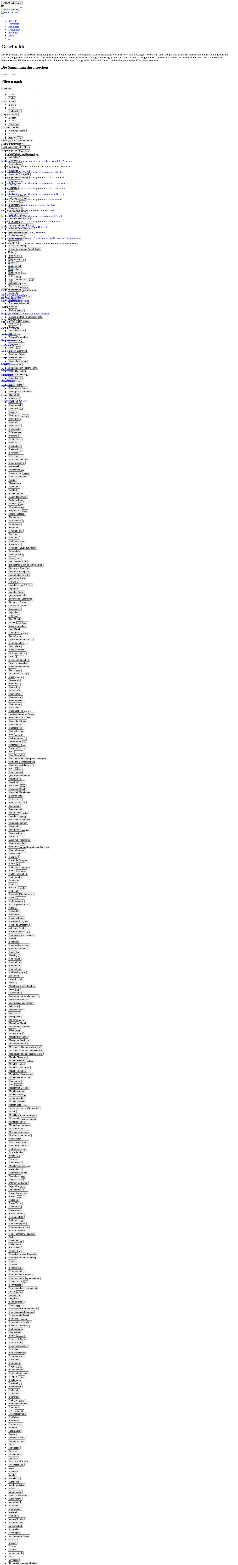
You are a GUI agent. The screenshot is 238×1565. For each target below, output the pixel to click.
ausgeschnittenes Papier (20, 225)
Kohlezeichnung (16, 918)
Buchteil (13, 306)
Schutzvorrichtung (17, 1353)
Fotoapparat (14, 524)
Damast (12, 323)
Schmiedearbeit (16, 643)
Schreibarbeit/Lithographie (21, 1312)
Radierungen (15, 1244)
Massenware (15, 483)
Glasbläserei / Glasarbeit (20, 639)
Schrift (12, 1336)
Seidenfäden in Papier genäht (23, 368)
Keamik (12, 884)
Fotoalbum (14, 880)
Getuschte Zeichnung (19, 602)
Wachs (12, 1475)
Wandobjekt (14, 466)
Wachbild (13, 1471)
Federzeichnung (16, 500)
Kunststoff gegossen (18, 945)
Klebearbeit (14, 911)
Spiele (12, 1380)
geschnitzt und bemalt (19, 775)
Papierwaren (15, 1210)
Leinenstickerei (16, 1010)
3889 (10, 263)
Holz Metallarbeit (17, 755)
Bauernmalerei (16, 796)
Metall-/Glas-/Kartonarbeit (21, 1074)
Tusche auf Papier (17, 1461)
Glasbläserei (15, 636)
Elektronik (13, 449)
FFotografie (14, 507)
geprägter (13, 588)
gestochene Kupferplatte (20, 599)
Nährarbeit (14, 1516)
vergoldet (13, 1298)
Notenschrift (14, 1179)
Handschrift (14, 361)
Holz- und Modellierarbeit (20, 765)
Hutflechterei (15, 853)
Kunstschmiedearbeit (19, 666)
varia (11, 1468)
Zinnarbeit (13, 1560)
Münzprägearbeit (17, 1122)
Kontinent (7, 88)
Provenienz (13, 32)
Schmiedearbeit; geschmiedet (23, 1288)
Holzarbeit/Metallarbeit (19, 819)
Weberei (13, 1512)
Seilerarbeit (14, 1359)
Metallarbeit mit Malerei (20, 1077)
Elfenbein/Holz (16, 456)
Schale (12, 1261)
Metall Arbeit (15, 779)
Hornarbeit (14, 846)
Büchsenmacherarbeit (19, 303)
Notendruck (14, 1176)
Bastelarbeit (14, 208)
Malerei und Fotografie (19, 1026)
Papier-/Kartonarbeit (18, 337)
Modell (12, 1111)
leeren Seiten (15, 741)
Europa (12, 105)
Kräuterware (14, 935)
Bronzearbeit (15, 266)
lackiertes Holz (16, 979)
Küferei (12, 938)
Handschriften (15, 724)
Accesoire (13, 127)
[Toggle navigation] (2, 16)
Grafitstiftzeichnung (18, 673)
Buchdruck (14, 286)
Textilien (13, 1451)
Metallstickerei (16, 1094)
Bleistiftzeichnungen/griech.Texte (24, 249)
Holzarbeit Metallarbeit (19, 792)
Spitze (12, 1156)
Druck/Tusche (15, 385)
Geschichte (13, 23)
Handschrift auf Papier (19, 717)
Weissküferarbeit (17, 1519)
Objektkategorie (10, 114)
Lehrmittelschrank (17, 871)
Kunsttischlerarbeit (18, 948)
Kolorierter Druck (17, 931)
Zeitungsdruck (15, 1553)
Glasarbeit (14, 633)
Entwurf (12, 1543)
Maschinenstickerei (18, 1037)
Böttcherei (14, 942)
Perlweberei (14, 1149)
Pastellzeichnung (17, 1213)
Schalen (13, 1264)
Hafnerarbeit (14, 704)
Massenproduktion (17, 1043)
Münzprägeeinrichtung (19, 1125)
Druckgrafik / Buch (18, 388)
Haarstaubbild (15, 700)
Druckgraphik (15, 405)
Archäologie (14, 29)
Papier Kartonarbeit (18, 1193)
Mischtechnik (15, 813)
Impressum (21, 400)
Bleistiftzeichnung (17, 245)
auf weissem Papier (18, 198)
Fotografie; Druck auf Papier (22, 548)
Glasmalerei (14, 646)
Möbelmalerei (15, 1105)
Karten (12, 863)
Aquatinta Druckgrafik (19, 174)
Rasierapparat (15, 1085)
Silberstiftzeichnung (18, 1373)
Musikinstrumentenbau (19, 1135)
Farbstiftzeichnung (17, 497)
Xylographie (14, 1533)
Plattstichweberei (17, 1230)
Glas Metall (14, 619)
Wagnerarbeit (15, 1492)
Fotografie (13, 293)
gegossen (13, 1295)
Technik (6, 127)
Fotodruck (13, 527)
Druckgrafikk (15, 415)
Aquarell (13, 150)
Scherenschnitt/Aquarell (20, 1274)
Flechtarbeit (14, 517)
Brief (11, 252)
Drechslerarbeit (16, 344)
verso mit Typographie (19, 840)
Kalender (13, 857)
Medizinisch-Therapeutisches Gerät (25, 1054)
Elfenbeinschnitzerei (18, 459)
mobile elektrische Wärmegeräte (24, 1108)
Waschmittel (15, 1502)
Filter (5, 140)
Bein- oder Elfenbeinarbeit (21, 894)
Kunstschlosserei (17, 802)
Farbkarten (14, 490)
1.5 (10, 137)
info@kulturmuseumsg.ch (36, 313)
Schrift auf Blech (17, 1339)
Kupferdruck (14, 959)
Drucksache (14, 425)
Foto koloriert (15, 520)
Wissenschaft (15, 1526)
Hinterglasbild (15, 735)
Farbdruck (13, 486)
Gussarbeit (14, 680)
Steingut (13, 1400)
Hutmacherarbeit (16, 850)
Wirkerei (13, 1427)
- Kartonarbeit (15, 993)
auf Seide (13, 157)
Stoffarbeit (14, 1417)
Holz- (11, 768)
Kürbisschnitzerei (17, 972)
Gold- (11, 656)
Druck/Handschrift (17, 371)
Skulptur (13, 1376)
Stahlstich (13, 1393)
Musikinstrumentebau (19, 1132)
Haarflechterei (15, 694)
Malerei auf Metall (17, 1023)
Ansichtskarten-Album (19, 147)
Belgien (12, 118)
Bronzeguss (14, 273)
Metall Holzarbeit (17, 1064)
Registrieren (8, 340)
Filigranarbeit (15, 510)
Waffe (12, 1488)
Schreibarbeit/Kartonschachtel (23, 1308)
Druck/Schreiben (17, 374)
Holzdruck (13, 826)
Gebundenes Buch (17, 561)
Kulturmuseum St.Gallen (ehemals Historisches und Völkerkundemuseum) (15, 298)
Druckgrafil (14, 419)
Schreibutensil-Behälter (20, 1322)
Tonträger (13, 1458)
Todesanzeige (15, 259)
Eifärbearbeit (15, 432)
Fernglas (13, 503)
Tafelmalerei (14, 1431)
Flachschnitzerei (16, 514)
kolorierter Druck (16, 928)
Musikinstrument (17, 1128)
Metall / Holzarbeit (17, 1060)
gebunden (13, 283)
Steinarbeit (14, 1397)
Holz (11, 751)
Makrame (13, 1020)
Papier (12, 412)
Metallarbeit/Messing (18, 1088)
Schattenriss (15, 1268)
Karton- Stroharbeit (18, 874)
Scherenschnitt (16, 1271)
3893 (10, 275)
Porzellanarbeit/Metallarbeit (21, 1234)
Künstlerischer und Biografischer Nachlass (29, 847)
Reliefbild (13, 1251)
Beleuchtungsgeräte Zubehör (22, 290)
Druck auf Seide (16, 357)
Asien (11, 101)
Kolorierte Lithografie (18, 925)
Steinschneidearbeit (18, 1403)
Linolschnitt (14, 1013)
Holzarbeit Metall (17, 789)
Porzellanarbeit (16, 772)
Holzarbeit (13, 785)
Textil (11, 1444)
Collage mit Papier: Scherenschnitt (25, 317)
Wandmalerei (15, 1499)
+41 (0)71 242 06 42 (12, 313)
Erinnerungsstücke (18, 476)
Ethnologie (13, 26)
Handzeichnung (16, 731)
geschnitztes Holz (17, 595)
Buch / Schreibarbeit (18, 279)
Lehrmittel (13, 1006)
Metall (12, 622)
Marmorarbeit (15, 1033)
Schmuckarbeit (16, 1302)
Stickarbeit (14, 1159)
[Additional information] (9, 38)
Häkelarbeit (14, 707)
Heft (11, 734)
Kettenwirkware (16, 901)
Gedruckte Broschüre (19, 568)
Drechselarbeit (16, 809)
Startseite (12, 21)
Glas (11, 616)
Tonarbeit (13, 816)
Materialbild (14, 690)
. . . (9, 254)
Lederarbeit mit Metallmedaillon (23, 996)
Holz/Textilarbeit (16, 782)
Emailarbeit (14, 269)
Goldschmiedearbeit (18, 663)
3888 (10, 260)
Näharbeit (13, 408)
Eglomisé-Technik (17, 748)
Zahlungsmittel (16, 1411)
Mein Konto (7, 345)
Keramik (13, 887)
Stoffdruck (14, 1420)
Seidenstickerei (16, 1356)
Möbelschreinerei (17, 1101)
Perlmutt (13, 1220)
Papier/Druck (15, 1203)
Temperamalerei (16, 1441)
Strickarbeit (14, 1162)
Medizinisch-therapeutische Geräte (25, 1050)
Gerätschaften (15, 677)
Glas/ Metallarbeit (17, 626)
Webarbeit (13, 1505)
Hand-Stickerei (16, 711)
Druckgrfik (14, 422)
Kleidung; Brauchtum (19, 151)
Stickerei (13, 436)
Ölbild (11, 1030)
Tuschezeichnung (17, 1414)
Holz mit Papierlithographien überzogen (27, 758)
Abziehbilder (15, 1139)
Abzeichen (14, 124)
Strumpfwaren (15, 1424)
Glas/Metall (14, 629)
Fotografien (14, 551)
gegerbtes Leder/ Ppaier (20, 585)
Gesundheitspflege (18, 623)
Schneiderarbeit (16, 1152)
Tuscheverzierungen (18, 1142)
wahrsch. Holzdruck (18, 1495)
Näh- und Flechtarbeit (19, 1145)
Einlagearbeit (15, 439)
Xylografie (13, 1529)
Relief (11, 897)
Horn (11, 1081)
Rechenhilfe (14, 1247)
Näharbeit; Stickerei (18, 1173)
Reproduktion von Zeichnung (22, 1119)
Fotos (11, 558)
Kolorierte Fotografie (18, 921)
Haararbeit (14, 683)
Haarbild (13, 687)
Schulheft (13, 1349)
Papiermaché (15, 473)
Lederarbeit (14, 806)
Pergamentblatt (16, 1217)
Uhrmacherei (15, 1332)
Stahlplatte (14, 1390)
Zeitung (12, 1550)
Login (11, 35)
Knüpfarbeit (14, 914)
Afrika (12, 98)
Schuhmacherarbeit (18, 1346)
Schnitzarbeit (15, 1285)
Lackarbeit (14, 976)
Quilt (11, 1237)
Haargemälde (15, 697)
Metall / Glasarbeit (17, 1057)
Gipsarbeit (14, 612)
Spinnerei (13, 1383)
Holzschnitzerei (16, 833)
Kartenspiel (14, 867)
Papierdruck (14, 1206)
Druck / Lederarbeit (18, 351)
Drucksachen (15, 554)
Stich (11, 1410)
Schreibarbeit (15, 364)
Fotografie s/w (15, 531)
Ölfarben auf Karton (18, 1183)
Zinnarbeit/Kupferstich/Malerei (23, 1563)
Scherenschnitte (16, 1278)
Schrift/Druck (15, 1342)
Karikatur (13, 398)
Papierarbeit (14, 544)
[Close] (21, 7)
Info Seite (6, 351)
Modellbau (14, 1115)
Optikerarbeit (15, 1190)
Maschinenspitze (17, 1166)
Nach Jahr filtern (10, 147)
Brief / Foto (14, 256)
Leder (11, 989)
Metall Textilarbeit (17, 1071)
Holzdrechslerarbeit (18, 823)
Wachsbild (14, 1482)
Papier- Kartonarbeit (18, 1325)
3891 (10, 269)
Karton (12, 870)
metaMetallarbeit (17, 1098)
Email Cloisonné (16, 463)
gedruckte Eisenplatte (19, 571)
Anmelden (7, 334)
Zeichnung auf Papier (19, 1536)
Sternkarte (14, 1407)
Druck (12, 347)
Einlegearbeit (15, 799)
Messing (13, 955)
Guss (11, 677)
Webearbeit (14, 1169)
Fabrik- (12, 480)
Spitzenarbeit (15, 1386)
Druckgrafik (14, 181)
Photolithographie (17, 1223)
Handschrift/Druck (17, 721)
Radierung (13, 1240)
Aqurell (12, 191)
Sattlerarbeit (14, 1329)
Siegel (12, 1366)
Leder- (12, 982)
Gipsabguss (14, 609)
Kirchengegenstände (18, 904)
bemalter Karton (16, 592)
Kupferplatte (14, 962)
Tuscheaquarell (16, 1465)
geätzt (12, 1291)
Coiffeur (12, 310)
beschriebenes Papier (19, 218)
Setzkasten (14, 1363)
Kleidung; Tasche (17, 131)
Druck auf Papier (17, 354)
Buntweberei (15, 1509)
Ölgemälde (14, 1186)
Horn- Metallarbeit (17, 843)
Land (5, 101)
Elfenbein (13, 453)
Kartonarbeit (14, 877)
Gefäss (12, 582)
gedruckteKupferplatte (19, 575)
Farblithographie (16, 493)
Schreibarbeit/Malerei (19, 1315)
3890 (10, 266)
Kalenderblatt (15, 769)
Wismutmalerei (16, 1522)
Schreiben (13, 1319)
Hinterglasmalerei (17, 653)
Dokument (14, 534)
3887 (10, 257)
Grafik (12, 670)
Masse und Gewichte (19, 1040)
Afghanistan (14, 111)
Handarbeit (14, 442)
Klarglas (13, 908)
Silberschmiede (16, 1370)
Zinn (11, 1556)
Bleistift (12, 1539)
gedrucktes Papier (17, 578)
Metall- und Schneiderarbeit (22, 986)
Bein (11, 1084)
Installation (14, 1478)
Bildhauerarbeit (16, 235)
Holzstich (13, 836)
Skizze (12, 1546)
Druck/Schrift (15, 378)
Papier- (12, 1196)
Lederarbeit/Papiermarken (21, 1003)
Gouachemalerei (16, 330)
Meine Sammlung (11, 9)
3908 (10, 281)
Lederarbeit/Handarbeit (19, 999)
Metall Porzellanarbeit (19, 1067)
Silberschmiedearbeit (19, 660)
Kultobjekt (13, 1200)
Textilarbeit (14, 1448)
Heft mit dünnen (16, 738)
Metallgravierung (16, 1091)
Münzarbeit (14, 1118)
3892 (10, 272)
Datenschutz (7, 400)
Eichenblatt (14, 429)
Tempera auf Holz (17, 1437)
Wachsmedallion (16, 1485)
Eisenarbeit (14, 446)
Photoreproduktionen (18, 1227)
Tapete (12, 1434)
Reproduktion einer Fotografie (23, 1115)
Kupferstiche (15, 969)
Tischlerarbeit (15, 1454)
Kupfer (12, 952)
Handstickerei (15, 728)
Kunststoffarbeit (16, 650)
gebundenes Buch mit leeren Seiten (25, 565)
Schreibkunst (15, 164)
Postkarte (13, 537)
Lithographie (14, 1016)
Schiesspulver (15, 1281)
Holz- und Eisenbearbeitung (22, 762)
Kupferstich (14, 965)
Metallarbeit (14, 470)
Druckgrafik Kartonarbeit (20, 391)
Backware (13, 201)
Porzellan (13, 891)
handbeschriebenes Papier (21, 714)
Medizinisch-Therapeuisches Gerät (25, 1047)
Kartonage (14, 541)
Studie (12, 1305)
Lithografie (14, 830)
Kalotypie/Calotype (18, 860)
